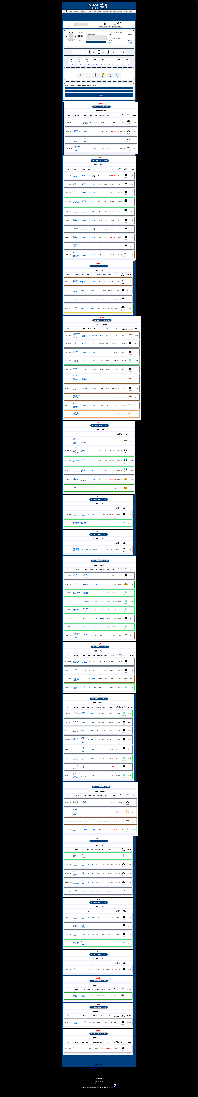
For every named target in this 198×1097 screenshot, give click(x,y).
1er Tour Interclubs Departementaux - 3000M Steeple (77, 812)
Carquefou (84, 246)
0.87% (104, 64)
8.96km (95, 549)
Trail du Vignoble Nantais (75, 687)
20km (94, 829)
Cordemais (83, 488)
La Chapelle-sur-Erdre (82, 281)
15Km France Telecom (75, 1049)
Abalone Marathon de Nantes (77, 131)
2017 (98, 696)
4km (94, 405)
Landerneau (84, 229)
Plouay (84, 678)
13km (94, 192)
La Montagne (84, 662)
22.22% (112, 64)
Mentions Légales (99, 1081)
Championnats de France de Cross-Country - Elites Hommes (76, 379)
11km (96, 601)
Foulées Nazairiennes (76, 184)
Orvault (84, 237)
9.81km (94, 379)
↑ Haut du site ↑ (99, 1072)
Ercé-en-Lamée (83, 856)
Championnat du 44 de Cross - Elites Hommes (76, 254)
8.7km (93, 254)
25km (93, 450)
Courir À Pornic (75, 670)
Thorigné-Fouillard (84, 1022)
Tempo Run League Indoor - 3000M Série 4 (76, 414)
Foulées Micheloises (77, 122)
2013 (98, 952)
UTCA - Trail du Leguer (76, 829)
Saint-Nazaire (84, 184)
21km (92, 523)
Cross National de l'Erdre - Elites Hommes (75, 281)
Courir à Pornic (75, 369)
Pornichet (85, 584)
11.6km (95, 609)
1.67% (120, 64)
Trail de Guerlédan (75, 996)
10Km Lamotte (75, 175)
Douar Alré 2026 (113, 11)
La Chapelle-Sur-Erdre (84, 335)
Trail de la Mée (75, 856)
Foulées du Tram (75, 192)
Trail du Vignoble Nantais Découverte (75, 775)
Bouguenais (86, 601)
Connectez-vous (93, 1068)
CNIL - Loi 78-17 (106, 1083)
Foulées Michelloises (76, 882)
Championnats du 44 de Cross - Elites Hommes (76, 397)
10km (93, 176)
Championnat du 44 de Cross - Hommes (77, 148)
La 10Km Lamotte (75, 290)
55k (113, 52)
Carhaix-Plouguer (84, 379)
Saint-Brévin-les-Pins (83, 461)
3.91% (88, 64)
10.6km (94, 369)
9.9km (93, 211)
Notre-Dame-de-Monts (83, 767)
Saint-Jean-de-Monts (83, 714)
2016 (100, 784)
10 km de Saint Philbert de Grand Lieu (76, 873)
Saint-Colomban (85, 635)
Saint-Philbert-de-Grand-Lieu (86, 576)
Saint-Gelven (83, 996)
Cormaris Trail (75, 488)
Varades (84, 405)
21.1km (95, 140)
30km (93, 479)
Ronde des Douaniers (75, 211)
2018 (99, 644)
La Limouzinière (85, 148)
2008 (98, 1004)
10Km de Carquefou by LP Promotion (75, 246)
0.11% (96, 64)
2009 (98, 978)
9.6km (92, 758)
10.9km (94, 687)
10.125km (92, 281)
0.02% (103, 52)
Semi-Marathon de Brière (77, 140)
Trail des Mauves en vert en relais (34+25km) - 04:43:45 (75, 450)
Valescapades (76, 626)
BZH (99, 88)
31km (95, 584)
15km (94, 1022)
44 (99, 91)
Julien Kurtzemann (98, 1087)
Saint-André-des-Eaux (85, 140)
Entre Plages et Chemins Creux (76, 584)
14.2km (92, 722)
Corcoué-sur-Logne (83, 479)
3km (94, 414)
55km (92, 995)
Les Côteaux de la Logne (76, 479)
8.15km (95, 148)
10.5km (92, 308)
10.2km (96, 122)
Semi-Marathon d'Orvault (75, 237)
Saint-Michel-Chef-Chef (85, 122)
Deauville (84, 343)
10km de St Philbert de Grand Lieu (75, 576)
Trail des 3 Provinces (75, 308)
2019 (99, 558)
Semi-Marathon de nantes (76, 220)
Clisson (82, 308)
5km (92, 864)
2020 (98, 532)
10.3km (92, 934)
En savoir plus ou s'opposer (118, 1)
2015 (98, 838)
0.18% (128, 64)
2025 (99, 158)
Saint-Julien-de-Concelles (86, 610)
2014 (98, 900)
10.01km (94, 678)
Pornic (84, 369)
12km (92, 299)
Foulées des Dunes (76, 460)
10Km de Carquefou (75, 388)
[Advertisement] (191, 78)
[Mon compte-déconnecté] (67, 11)
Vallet (85, 626)
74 (76, 52)
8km (96, 635)
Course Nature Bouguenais (76, 601)
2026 (101, 104)
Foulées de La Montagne (76, 662)
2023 (102, 317)
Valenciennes (85, 618)
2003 (98, 1031)
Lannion (85, 829)
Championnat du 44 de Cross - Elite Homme (76, 549)
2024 (98, 263)
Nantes (85, 131)
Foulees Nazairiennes (76, 969)
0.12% (80, 64)
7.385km (94, 821)
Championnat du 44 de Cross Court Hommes (76, 405)
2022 (99, 423)
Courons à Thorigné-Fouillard (75, 1022)
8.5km (94, 397)
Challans (83, 730)
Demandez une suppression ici (94, 1083)
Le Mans (85, 821)
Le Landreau (84, 687)
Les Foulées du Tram (75, 299)
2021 (98, 497)
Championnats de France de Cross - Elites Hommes (76, 678)
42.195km (95, 131)
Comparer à (96, 41)
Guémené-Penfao (84, 254)
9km (96, 626)
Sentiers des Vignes (76, 610)
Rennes (84, 175)
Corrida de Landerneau (76, 229)
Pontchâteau (85, 549)
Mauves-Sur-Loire (83, 451)
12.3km (94, 352)
